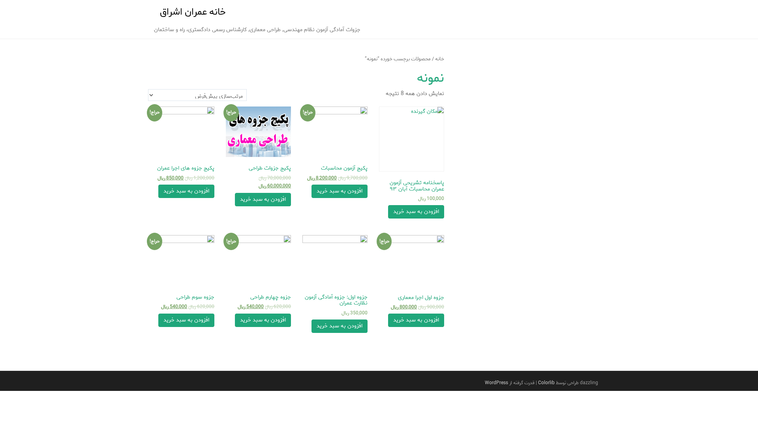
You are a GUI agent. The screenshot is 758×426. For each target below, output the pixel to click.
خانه (439, 59)
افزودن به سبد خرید (416, 211)
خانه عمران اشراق (193, 12)
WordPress (496, 383)
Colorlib (546, 383)
